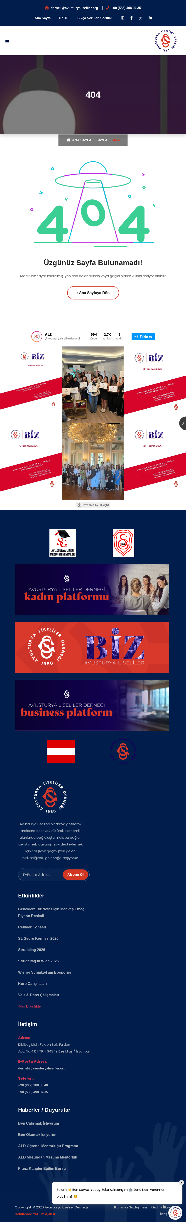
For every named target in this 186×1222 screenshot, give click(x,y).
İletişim (165, 1214)
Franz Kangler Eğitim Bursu (42, 1168)
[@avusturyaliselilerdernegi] (36, 336)
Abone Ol (75, 874)
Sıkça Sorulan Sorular (94, 18)
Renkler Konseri (32, 927)
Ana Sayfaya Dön (94, 293)
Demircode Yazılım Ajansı (35, 1214)
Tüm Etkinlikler (30, 1006)
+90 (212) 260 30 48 (33, 1085)
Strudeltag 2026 (31, 950)
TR (60, 18)
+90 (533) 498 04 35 (126, 8)
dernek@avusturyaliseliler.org (74, 8)
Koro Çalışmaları (32, 984)
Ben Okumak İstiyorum (37, 1135)
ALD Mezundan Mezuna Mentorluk (47, 1157)
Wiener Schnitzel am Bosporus (44, 972)
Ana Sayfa (42, 18)
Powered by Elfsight (96, 505)
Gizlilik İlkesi (161, 1207)
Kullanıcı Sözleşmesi (130, 1207)
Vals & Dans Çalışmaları (38, 995)
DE (67, 18)
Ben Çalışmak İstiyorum (38, 1123)
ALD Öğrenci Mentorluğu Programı (48, 1146)
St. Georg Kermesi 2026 (38, 938)
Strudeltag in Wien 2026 (38, 961)
